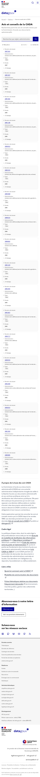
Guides (3, 668)
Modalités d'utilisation (13, 765)
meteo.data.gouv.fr (7, 691)
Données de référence (8, 648)
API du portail (5, 714)
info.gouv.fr (31, 756)
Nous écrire (5, 674)
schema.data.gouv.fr (7, 661)
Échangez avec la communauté (10, 678)
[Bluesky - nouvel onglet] (14, 634)
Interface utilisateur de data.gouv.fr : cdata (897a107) (16, 720)
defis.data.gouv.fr (6, 701)
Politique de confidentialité (28, 765)
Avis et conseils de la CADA (18, 521)
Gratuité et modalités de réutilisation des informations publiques (20, 537)
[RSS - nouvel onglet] (30, 634)
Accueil (4, 19)
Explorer (10, 19)
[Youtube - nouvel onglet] (19, 634)
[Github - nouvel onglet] (24, 634)
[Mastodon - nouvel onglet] (8, 634)
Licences (4, 765)
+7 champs (8, 68)
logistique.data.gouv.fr (8, 707)
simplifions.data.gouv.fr (8, 688)
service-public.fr (31, 760)
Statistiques (5, 681)
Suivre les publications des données (11, 655)
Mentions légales (6, 768)
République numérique (21, 540)
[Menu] (38, 3)
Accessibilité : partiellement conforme (22, 768)
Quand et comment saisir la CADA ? (17, 571)
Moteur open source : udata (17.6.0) (11, 717)
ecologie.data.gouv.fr (7, 697)
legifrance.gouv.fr (17, 756)
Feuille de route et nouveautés (10, 671)
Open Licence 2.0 (15, 774)
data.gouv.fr (6, 523)
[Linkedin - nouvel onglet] (3, 634)
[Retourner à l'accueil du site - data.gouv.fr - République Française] (21, 731)
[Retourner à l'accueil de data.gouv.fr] (9, 12)
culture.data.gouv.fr (7, 704)
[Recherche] (33, 3)
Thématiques (5, 645)
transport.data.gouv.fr (8, 694)
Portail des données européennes (11, 658)
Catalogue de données (8, 651)
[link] (8, 609)
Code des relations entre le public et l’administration (19, 543)
